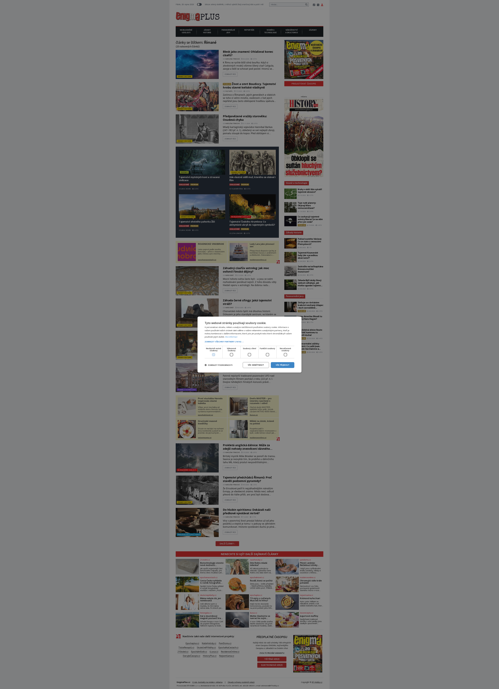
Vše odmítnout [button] (256, 365)
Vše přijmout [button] (282, 365)
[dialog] (249, 344)
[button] (249, 341)
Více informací (231, 336)
